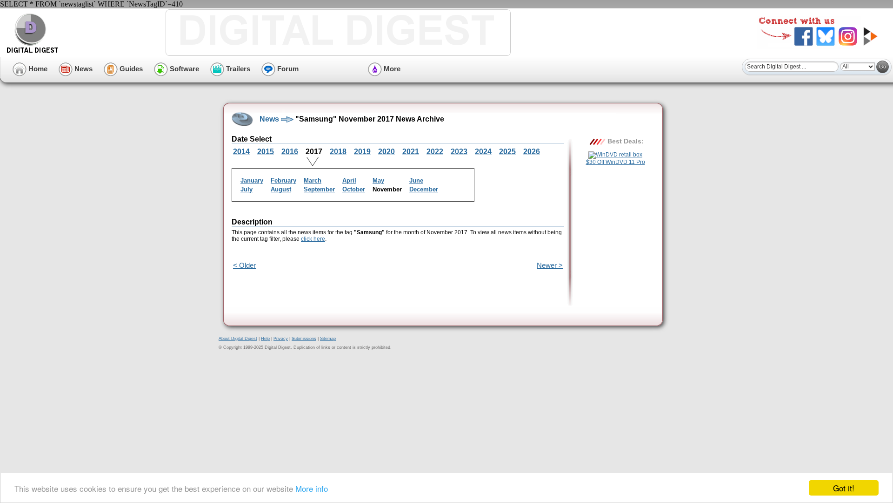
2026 (531, 152)
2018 (338, 152)
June (416, 180)
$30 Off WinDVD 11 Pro (615, 162)
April (349, 180)
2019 (362, 152)
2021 (410, 152)
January (251, 180)
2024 (483, 152)
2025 (507, 152)
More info (311, 488)
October (353, 189)
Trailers (237, 69)
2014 (241, 152)
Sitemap (328, 338)
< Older (244, 265)
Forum (287, 69)
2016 (289, 152)
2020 (386, 152)
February (283, 180)
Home (37, 69)
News (83, 69)
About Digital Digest (238, 338)
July (246, 189)
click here (313, 239)
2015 (265, 152)
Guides (130, 69)
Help (265, 338)
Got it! (843, 488)
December (423, 189)
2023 (459, 152)
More (391, 69)
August (281, 189)
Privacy (280, 338)
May (378, 180)
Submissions (304, 338)
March (312, 180)
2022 (435, 152)
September (319, 189)
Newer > (550, 265)
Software (183, 69)
